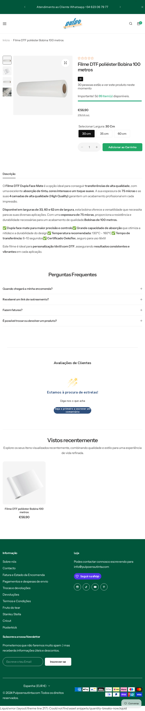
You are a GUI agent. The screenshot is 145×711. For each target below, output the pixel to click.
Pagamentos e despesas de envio (25, 581)
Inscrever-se (58, 661)
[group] (42, 85)
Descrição (9, 174)
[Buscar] (131, 24)
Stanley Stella (12, 614)
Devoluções (11, 594)
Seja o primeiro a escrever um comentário (72, 410)
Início (6, 40)
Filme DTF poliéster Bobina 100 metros (24, 510)
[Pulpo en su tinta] (72, 24)
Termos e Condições (17, 601)
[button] (24, 7)
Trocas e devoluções (16, 588)
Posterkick (10, 627)
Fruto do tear (11, 607)
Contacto (9, 568)
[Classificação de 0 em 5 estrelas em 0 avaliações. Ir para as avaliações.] (86, 58)
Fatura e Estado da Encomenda (24, 575)
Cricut (7, 621)
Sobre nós (9, 561)
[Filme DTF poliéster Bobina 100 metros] (24, 482)
